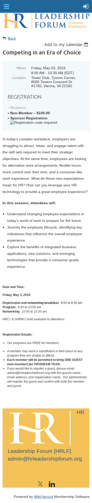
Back (12, 38)
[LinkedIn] (51, 484)
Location (19, 78)
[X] (40, 484)
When (21, 68)
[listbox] (66, 44)
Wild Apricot (43, 497)
